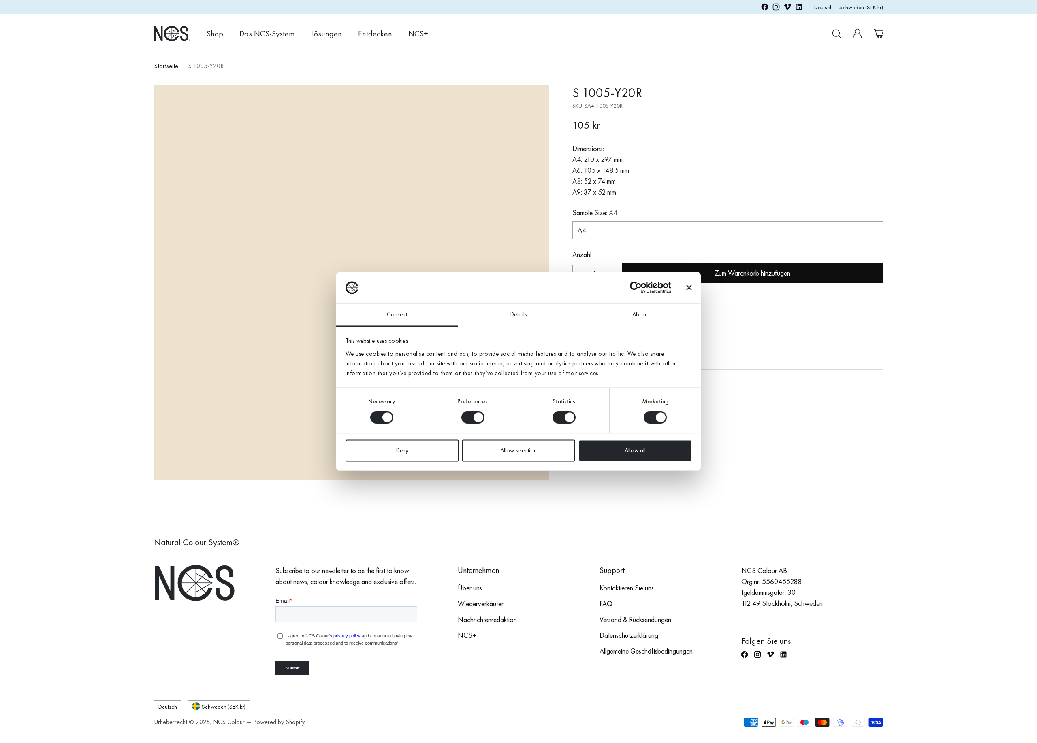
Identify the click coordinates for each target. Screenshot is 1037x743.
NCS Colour (229, 722)
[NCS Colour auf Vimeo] (787, 8)
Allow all (635, 450)
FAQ (606, 603)
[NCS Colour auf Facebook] (765, 8)
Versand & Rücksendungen (635, 619)
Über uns (470, 587)
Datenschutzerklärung (629, 635)
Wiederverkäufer (481, 603)
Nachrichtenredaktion (487, 619)
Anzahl (581, 254)
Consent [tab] (397, 314)
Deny (402, 450)
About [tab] (640, 314)
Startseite (166, 66)
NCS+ (467, 635)
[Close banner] (689, 288)
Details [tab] (518, 314)
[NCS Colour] (172, 33)
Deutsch (823, 7)
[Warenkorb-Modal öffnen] (878, 33)
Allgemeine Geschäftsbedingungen (646, 651)
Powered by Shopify (279, 722)
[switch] (472, 417)
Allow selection (518, 450)
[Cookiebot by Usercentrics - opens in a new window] (635, 288)
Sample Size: (594, 212)
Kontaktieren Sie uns (627, 587)
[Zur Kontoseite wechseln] (857, 33)
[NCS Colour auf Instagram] (776, 8)
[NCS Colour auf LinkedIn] (799, 8)
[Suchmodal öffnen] (836, 33)
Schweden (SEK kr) (861, 7)
